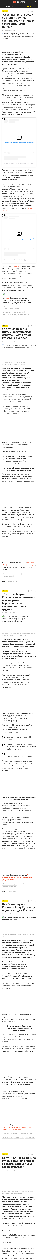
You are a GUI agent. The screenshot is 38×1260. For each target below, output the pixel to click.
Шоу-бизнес (26, 574)
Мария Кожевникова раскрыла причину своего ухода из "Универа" (18, 877)
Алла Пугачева (30, 1137)
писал (7, 298)
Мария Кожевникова (9, 886)
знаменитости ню (23, 315)
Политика (9, 6)
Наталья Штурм (8, 576)
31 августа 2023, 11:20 (8, 612)
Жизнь (28, 6)
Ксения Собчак (19, 312)
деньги (16, 1137)
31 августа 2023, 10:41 (8, 914)
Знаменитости (7, 312)
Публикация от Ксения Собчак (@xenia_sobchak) (20, 163)
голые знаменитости (9, 315)
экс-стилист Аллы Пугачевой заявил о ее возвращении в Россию (16, 1127)
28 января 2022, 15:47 (8, 30)
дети (15, 884)
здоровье (17, 574)
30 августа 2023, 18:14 (8, 1170)
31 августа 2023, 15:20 (8, 341)
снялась (16, 266)
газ (22, 1137)
